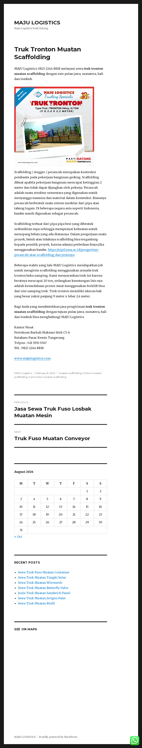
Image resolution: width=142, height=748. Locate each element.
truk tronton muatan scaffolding (47, 376)
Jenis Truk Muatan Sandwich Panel (44, 593)
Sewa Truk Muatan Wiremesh (40, 582)
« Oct (18, 536)
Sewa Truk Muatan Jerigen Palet (42, 598)
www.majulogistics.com (32, 358)
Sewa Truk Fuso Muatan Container (44, 572)
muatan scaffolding (70, 373)
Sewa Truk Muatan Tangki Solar (42, 577)
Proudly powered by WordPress (58, 737)
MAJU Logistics (23, 373)
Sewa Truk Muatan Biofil (36, 603)
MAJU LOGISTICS (37, 22)
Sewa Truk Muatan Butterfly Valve (43, 588)
